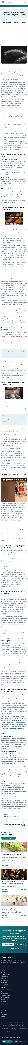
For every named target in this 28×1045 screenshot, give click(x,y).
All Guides (3, 1001)
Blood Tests (4, 972)
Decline (16, 1041)
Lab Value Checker (5, 995)
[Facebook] (2, 967)
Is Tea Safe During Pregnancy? (10, 908)
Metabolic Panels (5, 974)
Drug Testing (4, 980)
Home (2, 5)
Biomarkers (4, 982)
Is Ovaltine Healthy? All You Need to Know (13, 881)
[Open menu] (25, 2)
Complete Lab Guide (14, 948)
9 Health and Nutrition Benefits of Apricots (13, 854)
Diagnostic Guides (5, 991)
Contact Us (4, 1014)
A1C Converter (4, 999)
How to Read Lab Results (7, 990)
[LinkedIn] (7, 967)
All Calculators (4, 993)
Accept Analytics (7, 1041)
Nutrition (6, 5)
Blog (2, 1012)
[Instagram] (4, 967)
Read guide (5, 865)
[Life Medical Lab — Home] (9, 2)
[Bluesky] (9, 967)
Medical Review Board (6, 1009)
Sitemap (3, 1016)
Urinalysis (3, 978)
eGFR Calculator (21, 944)
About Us (3, 1007)
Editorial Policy (4, 1010)
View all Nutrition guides (7, 838)
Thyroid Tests (4, 976)
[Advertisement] (14, 35)
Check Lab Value (9, 944)
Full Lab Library (4, 984)
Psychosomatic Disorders (16, 720)
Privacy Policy (22, 1041)
